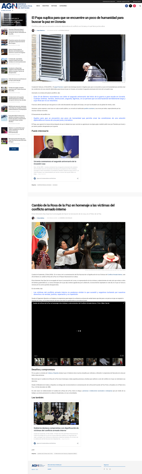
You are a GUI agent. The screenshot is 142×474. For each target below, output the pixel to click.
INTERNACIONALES (64, 30)
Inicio (38, 6)
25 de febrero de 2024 (52, 30)
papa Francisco (58, 87)
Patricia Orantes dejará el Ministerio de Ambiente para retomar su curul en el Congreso (17, 51)
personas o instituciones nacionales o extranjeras (97, 391)
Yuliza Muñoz (40, 218)
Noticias (54, 6)
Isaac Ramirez (41, 30)
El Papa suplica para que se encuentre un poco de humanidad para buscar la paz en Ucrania (12, 20)
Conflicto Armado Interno (115, 274)
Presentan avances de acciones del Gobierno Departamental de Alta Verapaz (17, 42)
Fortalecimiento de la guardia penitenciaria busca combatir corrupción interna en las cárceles (17, 98)
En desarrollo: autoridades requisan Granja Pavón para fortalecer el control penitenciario (17, 60)
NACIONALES (68, 218)
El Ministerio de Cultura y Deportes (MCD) (66, 453)
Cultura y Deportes (53, 373)
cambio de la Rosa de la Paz (45, 453)
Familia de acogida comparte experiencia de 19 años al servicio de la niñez (17, 89)
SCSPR (49, 469)
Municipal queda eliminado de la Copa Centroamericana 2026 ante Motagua (17, 140)
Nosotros (45, 6)
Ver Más (14, 148)
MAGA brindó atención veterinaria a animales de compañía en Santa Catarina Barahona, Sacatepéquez (18, 108)
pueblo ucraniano (89, 108)
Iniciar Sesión (137, 1)
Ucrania (55, 185)
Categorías (63, 6)
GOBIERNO (62, 218)
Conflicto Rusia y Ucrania (44, 185)
